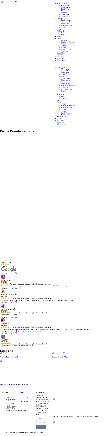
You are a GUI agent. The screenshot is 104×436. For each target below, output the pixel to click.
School (59, 29)
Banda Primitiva (62, 3)
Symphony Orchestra (68, 22)
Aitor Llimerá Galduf (9, 357)
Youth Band (65, 24)
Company (64, 40)
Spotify (63, 34)
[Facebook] (55, 392)
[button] (78, 64)
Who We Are (65, 5)
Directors (64, 13)
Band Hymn (65, 9)
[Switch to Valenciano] (80, 60)
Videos (63, 33)
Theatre (63, 45)
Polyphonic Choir (67, 25)
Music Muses (65, 14)
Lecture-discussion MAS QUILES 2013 (16, 384)
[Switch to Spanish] (80, 58)
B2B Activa (39, 432)
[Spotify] (72, 392)
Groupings (60, 18)
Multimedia (60, 31)
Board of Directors (67, 7)
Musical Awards (66, 11)
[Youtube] (66, 392)
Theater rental (65, 16)
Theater (63, 27)
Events (59, 36)
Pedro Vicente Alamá (60, 357)
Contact (59, 55)
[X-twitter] (61, 392)
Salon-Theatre (61, 53)
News (59, 38)
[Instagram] (77, 392)
